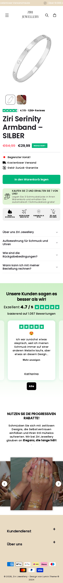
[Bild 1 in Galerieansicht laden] (10, 99)
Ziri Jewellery (20, 576)
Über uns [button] (14, 544)
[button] (7, 15)
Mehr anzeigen (31, 359)
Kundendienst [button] (19, 531)
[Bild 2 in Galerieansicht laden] (21, 99)
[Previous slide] (4, 484)
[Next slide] (58, 484)
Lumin (50, 576)
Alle (31, 386)
